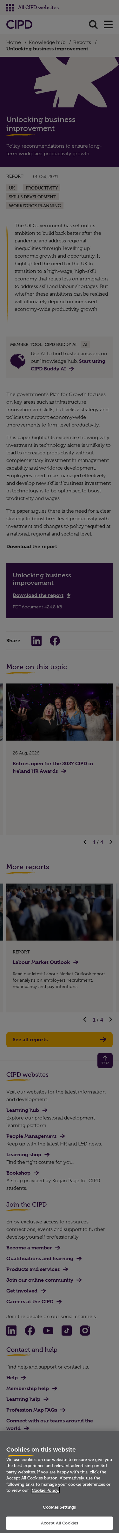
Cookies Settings (59, 1507)
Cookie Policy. (45, 1490)
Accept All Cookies (59, 1522)
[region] (59, 1482)
